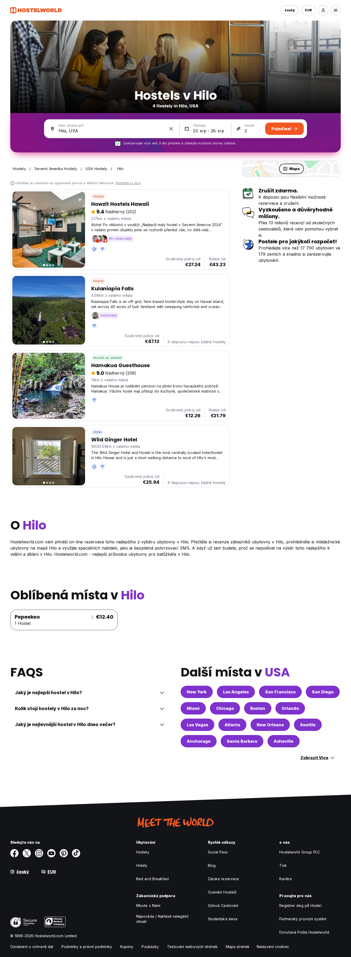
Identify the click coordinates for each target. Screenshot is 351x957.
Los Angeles (236, 691)
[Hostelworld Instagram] (39, 853)
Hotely (141, 865)
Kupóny (127, 946)
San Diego (323, 691)
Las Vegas (197, 724)
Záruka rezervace (223, 879)
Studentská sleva (223, 919)
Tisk (283, 865)
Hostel (98, 196)
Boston (257, 708)
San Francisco (280, 691)
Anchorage (198, 741)
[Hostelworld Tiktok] (76, 853)
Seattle (308, 724)
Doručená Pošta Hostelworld (304, 932)
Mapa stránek (238, 946)
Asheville (283, 741)
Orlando (290, 708)
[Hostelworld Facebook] (14, 853)
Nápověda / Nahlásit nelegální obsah (162, 919)
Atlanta (232, 724)
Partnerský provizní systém (302, 919)
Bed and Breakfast (152, 879)
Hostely (142, 852)
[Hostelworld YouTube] (51, 853)
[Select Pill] (323, 10)
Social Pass (218, 852)
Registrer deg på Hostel (300, 905)
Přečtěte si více (128, 183)
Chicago (225, 708)
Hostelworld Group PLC (299, 852)
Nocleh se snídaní (107, 358)
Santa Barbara (242, 741)
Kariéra (285, 879)
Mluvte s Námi (148, 905)
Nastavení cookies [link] (273, 946)
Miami (193, 708)
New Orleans (270, 724)
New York (197, 691)
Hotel (97, 432)
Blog (212, 865)
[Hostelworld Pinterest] (64, 853)
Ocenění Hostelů (222, 892)
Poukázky (150, 946)
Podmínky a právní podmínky (86, 946)
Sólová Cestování (223, 905)
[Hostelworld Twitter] (27, 853)
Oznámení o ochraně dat (31, 946)
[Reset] (171, 129)
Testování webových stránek (192, 946)
